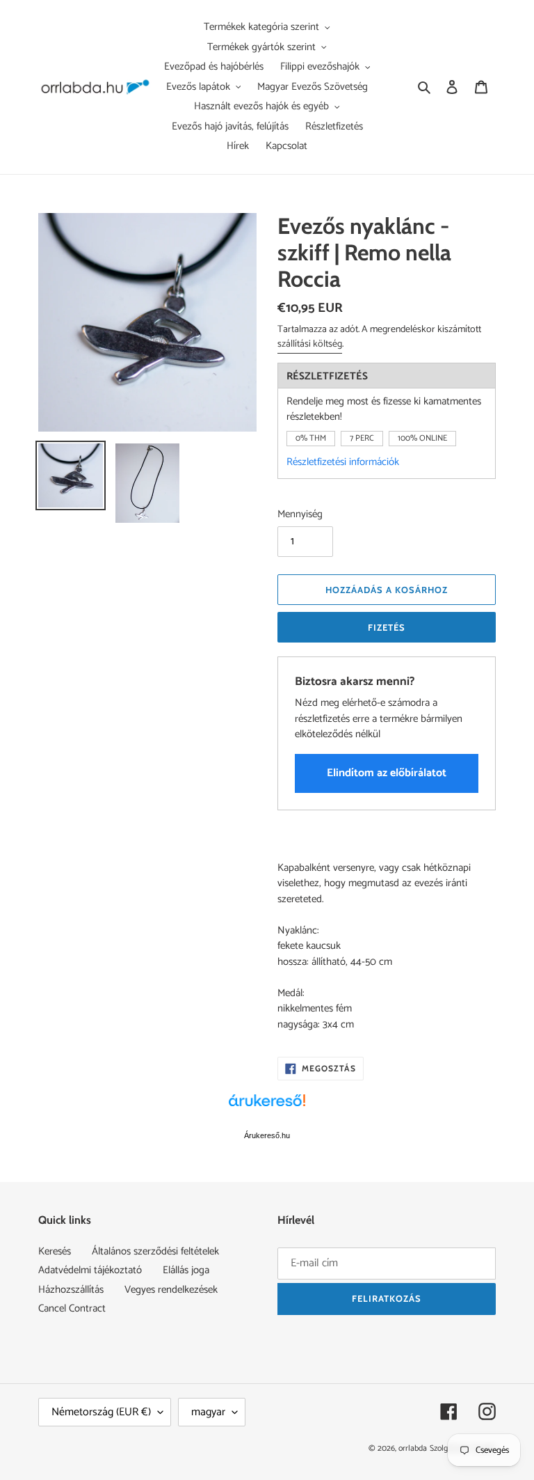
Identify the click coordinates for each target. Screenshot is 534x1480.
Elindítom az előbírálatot (386, 773)
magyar (208, 1412)
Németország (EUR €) (101, 1412)
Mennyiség (300, 515)
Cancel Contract (72, 1308)
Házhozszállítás (71, 1289)
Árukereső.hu (267, 1135)
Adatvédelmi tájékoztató (90, 1270)
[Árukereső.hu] (267, 1107)
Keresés (54, 1251)
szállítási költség (309, 344)
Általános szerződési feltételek (155, 1251)
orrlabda (412, 1448)
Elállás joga (186, 1270)
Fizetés (386, 627)
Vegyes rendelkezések (171, 1289)
